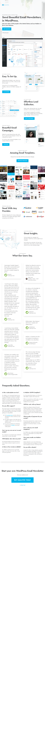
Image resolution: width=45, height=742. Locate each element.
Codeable (13, 425)
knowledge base (10, 415)
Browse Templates (22, 160)
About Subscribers (29, 118)
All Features (6, 91)
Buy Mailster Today (22, 480)
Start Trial (23, 485)
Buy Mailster (7, 29)
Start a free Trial (5, 32)
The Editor (6, 144)
